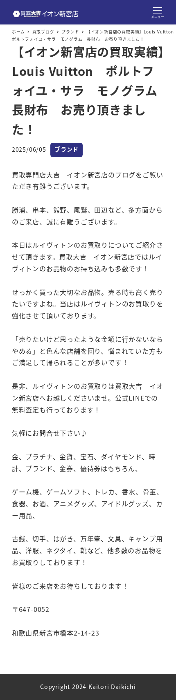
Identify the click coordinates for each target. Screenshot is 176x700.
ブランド (66, 149)
